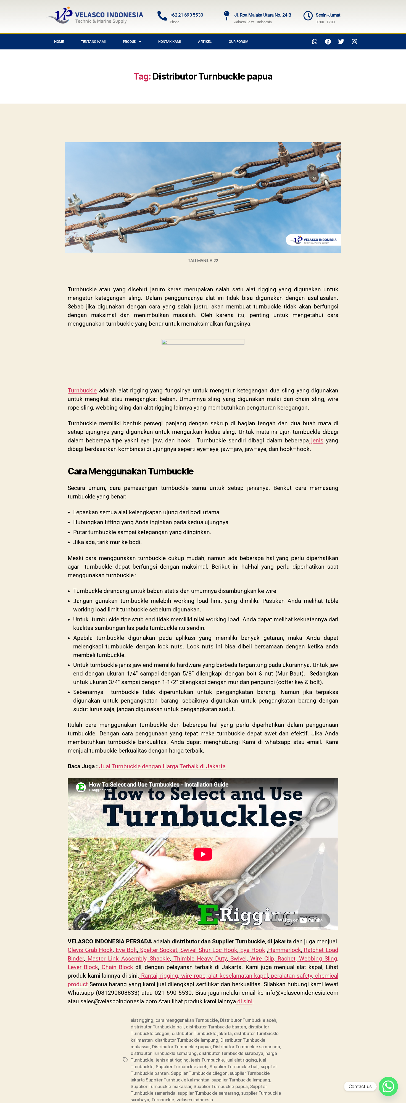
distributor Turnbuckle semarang (164, 1053)
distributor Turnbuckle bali (157, 1027)
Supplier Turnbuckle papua (221, 1086)
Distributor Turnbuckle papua (181, 1046)
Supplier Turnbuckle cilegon (199, 1073)
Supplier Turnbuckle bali (234, 1066)
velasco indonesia (194, 1099)
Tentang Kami (93, 41)
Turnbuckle (162, 1099)
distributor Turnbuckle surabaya (231, 1053)
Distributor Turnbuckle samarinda (246, 1046)
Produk (129, 41)
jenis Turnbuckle (207, 1060)
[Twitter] (341, 42)
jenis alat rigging (172, 1060)
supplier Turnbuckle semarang (208, 1093)
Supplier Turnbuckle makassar (161, 1086)
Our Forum (238, 41)
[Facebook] (328, 42)
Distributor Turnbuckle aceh (248, 1020)
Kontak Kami (169, 41)
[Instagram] (354, 42)
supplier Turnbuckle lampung (241, 1080)
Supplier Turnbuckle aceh (181, 1066)
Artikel (205, 41)
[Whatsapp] (315, 42)
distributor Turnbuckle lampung (186, 1040)
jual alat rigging (241, 1060)
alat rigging (142, 1020)
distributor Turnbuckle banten (216, 1027)
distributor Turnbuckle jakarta (202, 1033)
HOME (59, 41)
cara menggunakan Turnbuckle (186, 1020)
